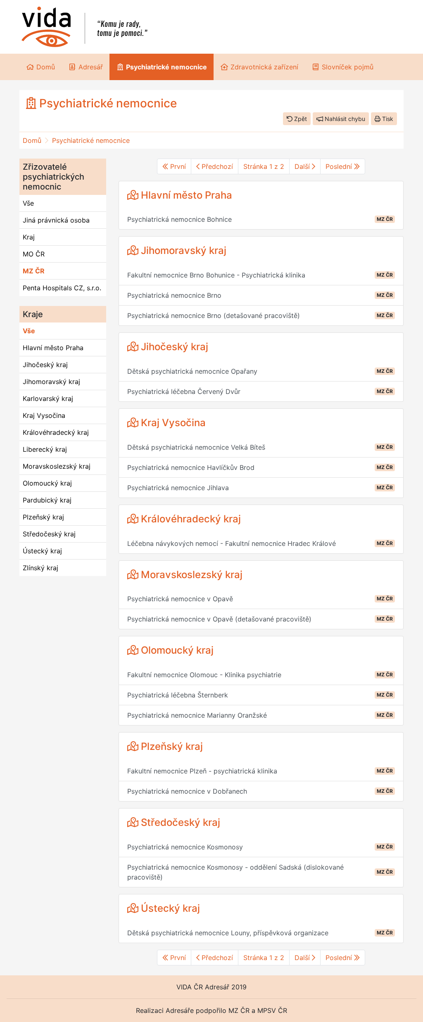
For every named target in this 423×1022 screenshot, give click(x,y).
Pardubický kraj (47, 500)
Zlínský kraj (40, 568)
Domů (32, 140)
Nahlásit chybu (344, 118)
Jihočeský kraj (45, 364)
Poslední (340, 166)
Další (303, 166)
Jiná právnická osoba (56, 220)
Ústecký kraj (42, 551)
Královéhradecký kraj (56, 432)
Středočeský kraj (49, 534)
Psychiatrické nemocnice (91, 140)
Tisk (386, 118)
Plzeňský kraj (43, 517)
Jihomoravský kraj (51, 381)
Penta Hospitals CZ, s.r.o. (62, 288)
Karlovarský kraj (48, 398)
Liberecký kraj (45, 449)
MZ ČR (34, 271)
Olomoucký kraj (47, 483)
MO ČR (34, 254)
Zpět (299, 118)
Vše (28, 203)
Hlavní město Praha (53, 348)
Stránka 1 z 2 (263, 166)
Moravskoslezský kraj (56, 466)
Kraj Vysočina (44, 415)
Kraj (29, 237)
